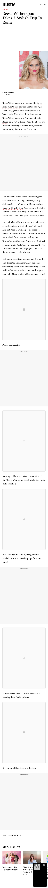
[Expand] (36, 865)
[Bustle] (8, 4)
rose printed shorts (23, 233)
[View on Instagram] (24, 309)
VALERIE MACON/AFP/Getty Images (47, 70)
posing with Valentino (12, 208)
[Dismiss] (44, 865)
